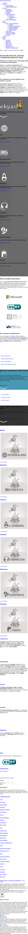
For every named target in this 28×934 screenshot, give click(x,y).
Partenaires (2, 872)
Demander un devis (4, 850)
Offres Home (3, 838)
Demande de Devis (5, 397)
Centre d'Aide (3, 859)
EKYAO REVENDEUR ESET (8, 364)
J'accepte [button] (16, 891)
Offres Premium (3, 835)
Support (1, 853)
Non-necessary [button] (3, 924)
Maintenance (4, 569)
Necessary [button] (2, 915)
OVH (19, 338)
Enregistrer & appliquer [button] (5, 933)
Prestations (3, 604)
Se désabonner (3, 822)
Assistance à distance (5, 861)
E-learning (2, 807)
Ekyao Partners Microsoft (7, 358)
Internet (2, 430)
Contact (1, 845)
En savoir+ (21, 891)
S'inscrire (2, 820)
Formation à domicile (5, 809)
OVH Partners (23, 337)
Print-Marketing (4, 661)
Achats (1, 827)
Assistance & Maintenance (6, 842)
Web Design (3, 802)
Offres (1, 753)
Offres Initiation (3, 840)
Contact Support (5, 400)
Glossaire (2, 863)
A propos (1, 866)
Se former (2, 684)
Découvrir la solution (5, 141)
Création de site (4, 638)
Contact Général (5, 394)
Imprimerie (3, 465)
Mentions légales (4, 880)
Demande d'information (5, 848)
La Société (2, 869)
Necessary (4, 916)
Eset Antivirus (3, 812)
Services (1, 799)
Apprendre (2, 707)
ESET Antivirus (4, 771)
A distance (3, 499)
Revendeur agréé (4, 768)
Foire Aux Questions (4, 856)
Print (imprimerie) (4, 833)
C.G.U (1, 881)
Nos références (3, 874)
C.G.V (23, 880)
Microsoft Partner (15, 337)
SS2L (1, 341)
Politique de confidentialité (15, 880)
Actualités (1, 814)
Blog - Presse (3, 825)
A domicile (3, 534)
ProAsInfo (6, 340)
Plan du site (2, 876)
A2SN (13, 336)
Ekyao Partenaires (6, 356)
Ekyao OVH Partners (6, 361)
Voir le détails (4, 462)
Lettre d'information (4, 817)
